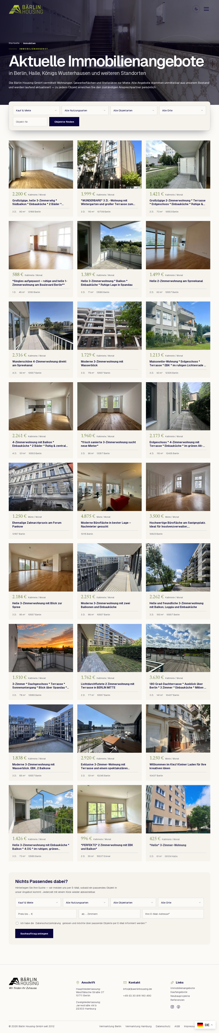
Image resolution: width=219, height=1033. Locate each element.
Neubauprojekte (180, 995)
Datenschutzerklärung (48, 923)
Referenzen (177, 999)
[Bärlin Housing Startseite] (26, 9)
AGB (177, 1026)
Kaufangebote (178, 992)
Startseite (14, 43)
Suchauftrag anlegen (34, 933)
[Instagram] (172, 1006)
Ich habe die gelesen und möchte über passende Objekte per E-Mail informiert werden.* (83, 923)
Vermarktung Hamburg (138, 1026)
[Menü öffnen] (206, 9)
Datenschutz (163, 1026)
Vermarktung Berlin (110, 1026)
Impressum (190, 1026)
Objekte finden (64, 121)
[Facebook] (178, 1006)
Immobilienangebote (182, 988)
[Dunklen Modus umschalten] (196, 9)
